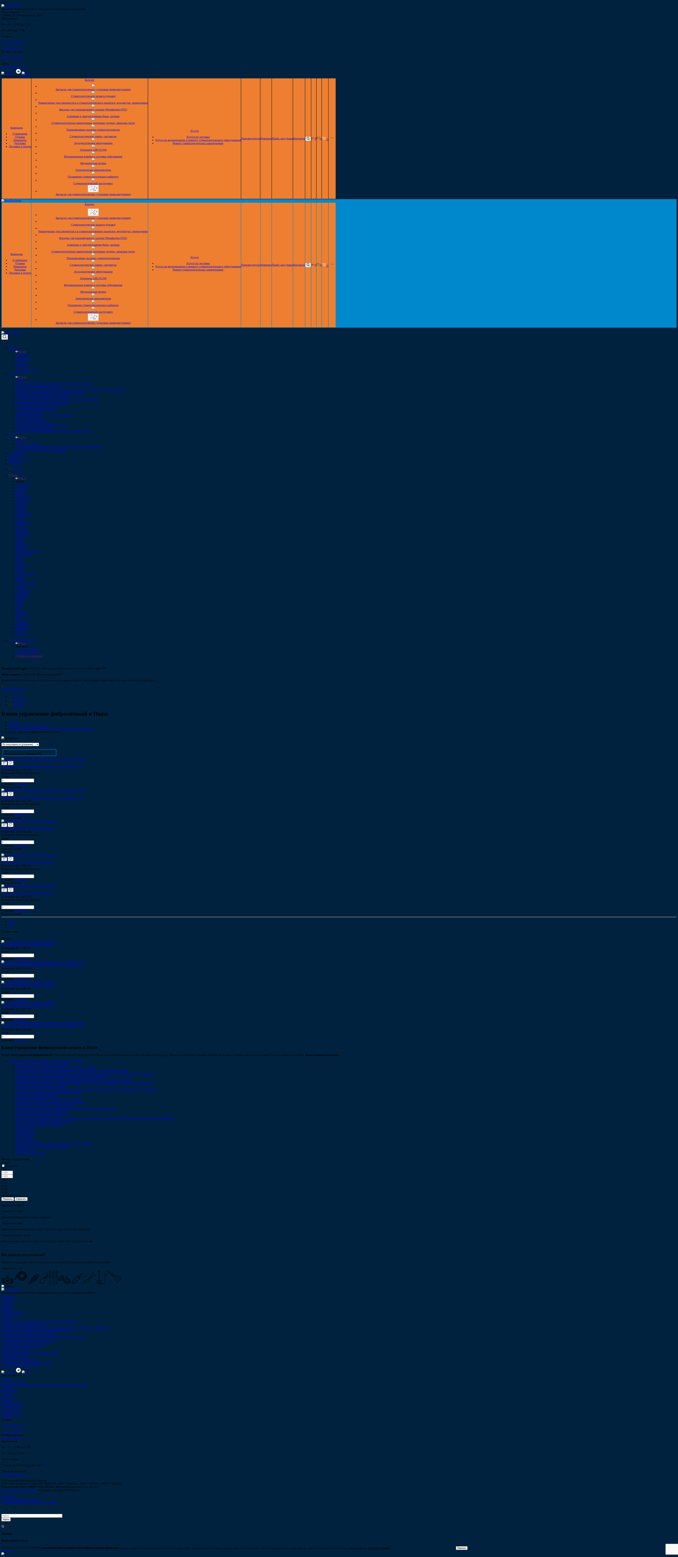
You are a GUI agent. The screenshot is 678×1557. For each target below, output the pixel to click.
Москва (20, 548)
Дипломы (20, 143)
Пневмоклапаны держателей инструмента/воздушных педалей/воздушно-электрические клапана (74, 1080)
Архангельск (23, 484)
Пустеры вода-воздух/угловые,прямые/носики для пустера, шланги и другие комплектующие (72, 1070)
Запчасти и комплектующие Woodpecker (40, 1124)
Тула (18, 608)
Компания (16, 127)
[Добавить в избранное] (10, 763)
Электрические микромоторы (93, 169)
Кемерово (21, 529)
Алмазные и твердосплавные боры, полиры (93, 116)
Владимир (22, 500)
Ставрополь (23, 595)
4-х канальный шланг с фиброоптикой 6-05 (27, 828)
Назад (22, 351)
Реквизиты (19, 140)
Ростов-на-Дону (25, 573)
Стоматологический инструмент (93, 183)
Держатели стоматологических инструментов (43, 1111)
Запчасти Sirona (25, 1130)
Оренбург (21, 564)
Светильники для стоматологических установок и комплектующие (56, 1067)
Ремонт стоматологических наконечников (198, 143)
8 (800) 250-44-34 (11, 57)
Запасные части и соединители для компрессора (45, 1105)
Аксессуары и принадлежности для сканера (42, 1146)
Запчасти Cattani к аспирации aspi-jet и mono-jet (44, 1121)
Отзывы (20, 136)
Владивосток (23, 497)
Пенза (19, 567)
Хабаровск (22, 621)
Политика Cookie (378, 1548)
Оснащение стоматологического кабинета (93, 176)
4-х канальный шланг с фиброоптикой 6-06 (27, 862)
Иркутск (21, 516)
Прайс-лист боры (282, 138)
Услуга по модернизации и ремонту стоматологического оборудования (198, 140)
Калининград (24, 522)
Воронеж (21, 510)
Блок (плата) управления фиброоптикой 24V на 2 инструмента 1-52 (42, 797)
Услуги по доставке (198, 136)
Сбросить (21, 1199)
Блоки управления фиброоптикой (36, 1095)
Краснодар (22, 532)
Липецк (20, 541)
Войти (25, 76)
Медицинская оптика (93, 163)
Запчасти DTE (24, 1127)
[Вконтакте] (10, 1509)
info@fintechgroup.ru (13, 66)
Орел (19, 560)
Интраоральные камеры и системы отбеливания (93, 156)
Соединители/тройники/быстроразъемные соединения (48, 1092)
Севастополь (23, 589)
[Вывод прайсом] (8, 747)
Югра (19, 630)
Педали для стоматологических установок (41, 1086)
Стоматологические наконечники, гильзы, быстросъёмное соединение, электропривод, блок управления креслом (84, 1083)
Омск (19, 557)
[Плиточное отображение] (2, 747)
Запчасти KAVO (25, 1134)
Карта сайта (8, 1496)
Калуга (20, 526)
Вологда (20, 506)
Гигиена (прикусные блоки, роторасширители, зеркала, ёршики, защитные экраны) (66, 1108)
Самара (20, 580)
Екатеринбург (24, 513)
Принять (461, 1548)
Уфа (18, 618)
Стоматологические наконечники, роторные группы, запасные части (93, 122)
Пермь (19, 570)
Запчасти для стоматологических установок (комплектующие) (93, 89)
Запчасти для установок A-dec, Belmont (39, 1115)
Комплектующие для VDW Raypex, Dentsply (42, 1064)
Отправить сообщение (29, 655)
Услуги (194, 130)
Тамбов (20, 599)
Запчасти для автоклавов (31, 1153)
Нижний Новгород (27, 551)
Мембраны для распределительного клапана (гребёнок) (49, 1099)
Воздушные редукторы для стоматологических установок (50, 1102)
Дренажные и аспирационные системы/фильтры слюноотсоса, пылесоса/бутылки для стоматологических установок (86, 1089)
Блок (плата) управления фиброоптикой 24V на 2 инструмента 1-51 (42, 766)
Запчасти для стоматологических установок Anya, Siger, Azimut (54, 1143)
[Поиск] (308, 138)
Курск (19, 538)
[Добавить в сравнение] (4, 763)
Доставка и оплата (20, 146)
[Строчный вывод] (5, 747)
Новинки (266, 138)
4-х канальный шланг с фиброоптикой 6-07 (27, 893)
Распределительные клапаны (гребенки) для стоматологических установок (61, 1076)
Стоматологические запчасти (19, 1489)
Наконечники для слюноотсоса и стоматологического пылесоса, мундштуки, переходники (93, 102)
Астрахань (22, 487)
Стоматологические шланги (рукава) (93, 96)
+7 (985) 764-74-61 (12, 48)
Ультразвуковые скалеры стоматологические (93, 129)
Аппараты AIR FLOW (93, 149)
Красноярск (23, 535)
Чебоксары (22, 624)
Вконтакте (19, 700)
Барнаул (20, 491)
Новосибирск (24, 554)
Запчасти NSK (24, 1137)
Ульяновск (22, 615)
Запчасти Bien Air (26, 1140)
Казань (20, 519)
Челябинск (22, 627)
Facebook (18, 696)
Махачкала (22, 545)
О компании (20, 133)
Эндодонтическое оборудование (93, 143)
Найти (6, 1519)
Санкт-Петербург (26, 583)
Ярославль (22, 634)
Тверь (19, 602)
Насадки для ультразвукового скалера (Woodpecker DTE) (93, 109)
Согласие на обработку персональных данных (29, 1502)
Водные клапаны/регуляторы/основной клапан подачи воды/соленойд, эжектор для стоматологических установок (84, 1073)
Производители (250, 138)
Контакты (299, 138)
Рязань (19, 576)
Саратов (20, 586)
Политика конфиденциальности (20, 1499)
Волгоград (22, 503)
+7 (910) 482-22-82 (12, 42)
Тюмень (20, 611)
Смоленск (22, 592)
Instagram (18, 705)
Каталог (89, 79)
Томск (19, 605)
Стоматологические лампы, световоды (93, 136)
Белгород (21, 494)
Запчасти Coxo (24, 1149)
